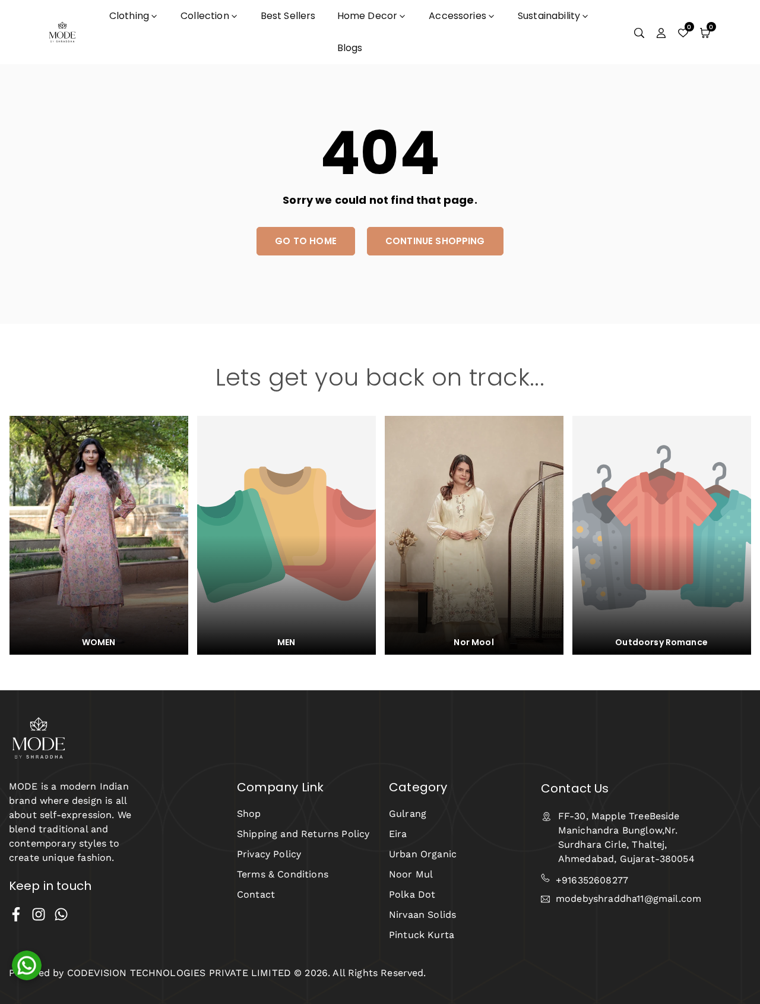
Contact (256, 894)
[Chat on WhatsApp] (27, 965)
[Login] (661, 32)
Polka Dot (412, 894)
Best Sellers (288, 16)
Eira (398, 833)
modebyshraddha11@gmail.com (628, 899)
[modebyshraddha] (62, 31)
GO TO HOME (306, 241)
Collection (204, 16)
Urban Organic (423, 854)
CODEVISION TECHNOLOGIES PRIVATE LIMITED (177, 972)
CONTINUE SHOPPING (435, 241)
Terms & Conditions (282, 874)
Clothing (129, 16)
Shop (249, 813)
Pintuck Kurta (421, 934)
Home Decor (367, 16)
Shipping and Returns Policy (303, 833)
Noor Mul (411, 874)
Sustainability (549, 16)
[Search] (639, 32)
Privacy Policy (269, 854)
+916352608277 (592, 880)
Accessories (457, 16)
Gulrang (407, 813)
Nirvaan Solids (422, 914)
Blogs (350, 48)
